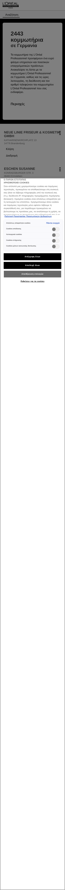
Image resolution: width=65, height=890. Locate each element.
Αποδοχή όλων (32, 265)
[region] (32, 534)
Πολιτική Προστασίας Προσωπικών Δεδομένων (28, 216)
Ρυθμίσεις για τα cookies (32, 281)
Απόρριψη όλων (32, 257)
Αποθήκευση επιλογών (33, 274)
